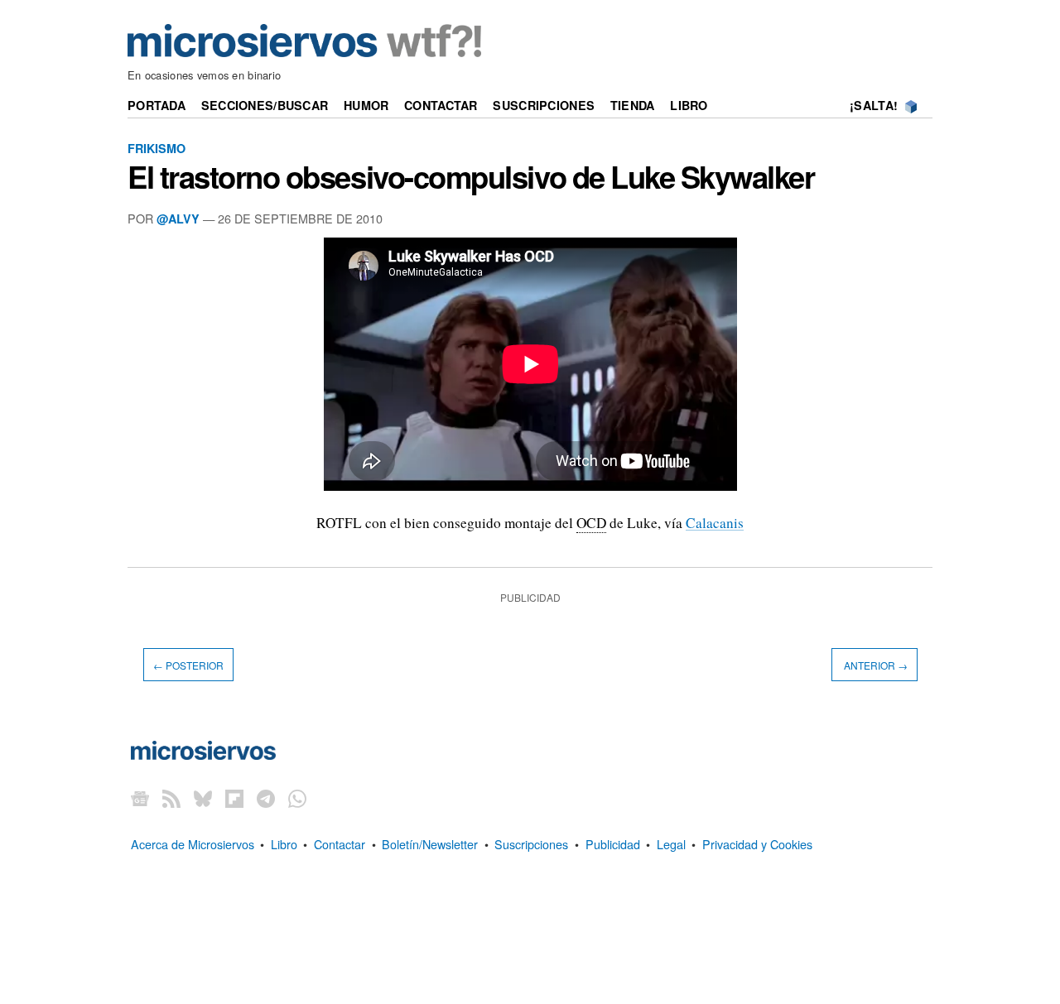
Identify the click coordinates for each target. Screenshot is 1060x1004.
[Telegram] (266, 798)
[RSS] (171, 798)
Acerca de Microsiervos (192, 844)
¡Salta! (874, 105)
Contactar (441, 105)
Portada (157, 105)
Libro (688, 105)
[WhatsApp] (297, 798)
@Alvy (178, 218)
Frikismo (157, 148)
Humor (366, 105)
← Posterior (188, 665)
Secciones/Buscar (265, 105)
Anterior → (874, 665)
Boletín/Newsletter (430, 844)
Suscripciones (544, 105)
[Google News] (140, 798)
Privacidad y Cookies (757, 844)
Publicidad (612, 844)
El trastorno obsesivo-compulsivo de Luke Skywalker (471, 176)
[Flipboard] (234, 798)
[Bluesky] (203, 798)
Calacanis (715, 522)
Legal (671, 844)
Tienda (632, 105)
